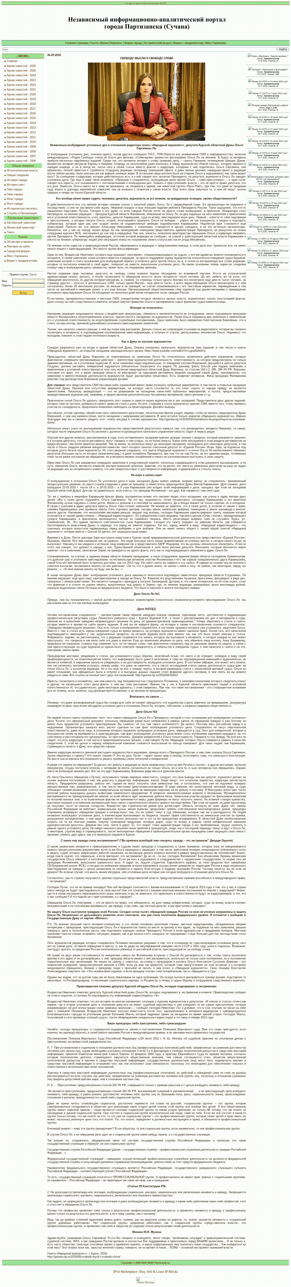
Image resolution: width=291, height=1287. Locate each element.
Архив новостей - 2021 (21, 89)
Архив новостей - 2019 (21, 99)
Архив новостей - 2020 (21, 94)
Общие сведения (18, 175)
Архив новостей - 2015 (21, 118)
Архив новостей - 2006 (21, 160)
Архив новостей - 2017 (21, 108)
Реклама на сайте (18, 246)
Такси (10, 232)
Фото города (15, 203)
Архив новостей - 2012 (21, 132)
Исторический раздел (158, 43)
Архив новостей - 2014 (21, 123)
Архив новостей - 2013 (21, 127)
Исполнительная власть (22, 170)
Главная (12, 61)
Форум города (133, 43)
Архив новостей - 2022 (21, 84)
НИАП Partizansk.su (158, 1262)
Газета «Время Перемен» (106, 43)
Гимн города (15, 194)
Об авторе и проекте (20, 241)
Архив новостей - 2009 (21, 146)
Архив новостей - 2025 (21, 70)
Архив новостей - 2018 (21, 103)
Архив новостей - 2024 (21, 75)
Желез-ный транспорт (21, 227)
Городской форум (18, 251)
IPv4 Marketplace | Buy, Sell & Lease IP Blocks (145, 1271)
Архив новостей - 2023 (21, 80)
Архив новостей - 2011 (21, 137)
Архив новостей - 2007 (21, 156)
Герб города (14, 189)
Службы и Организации (22, 213)
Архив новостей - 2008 (21, 151)
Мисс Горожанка (17, 256)
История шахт (16, 184)
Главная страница (76, 43)
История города (17, 180)
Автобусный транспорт (21, 222)
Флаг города (15, 199)
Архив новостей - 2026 (21, 65)
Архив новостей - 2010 (21, 141)
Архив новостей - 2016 (21, 113)
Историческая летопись (22, 208)
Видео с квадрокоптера (22, 260)
